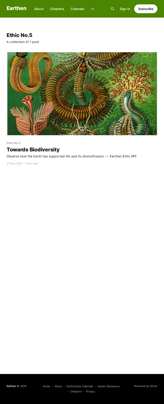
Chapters (57, 9)
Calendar (77, 9)
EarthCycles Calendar (80, 386)
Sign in (125, 9)
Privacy (90, 391)
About (39, 9)
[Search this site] (112, 9)
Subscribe (145, 9)
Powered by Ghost (145, 386)
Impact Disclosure (109, 386)
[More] (93, 9)
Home (46, 386)
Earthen (16, 8)
